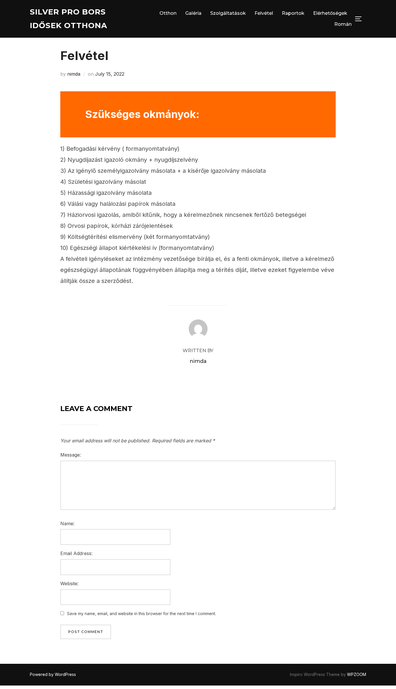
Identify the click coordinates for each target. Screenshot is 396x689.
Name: (67, 523)
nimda (73, 74)
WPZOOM (356, 674)
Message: (70, 455)
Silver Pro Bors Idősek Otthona (68, 18)
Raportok (293, 13)
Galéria (193, 13)
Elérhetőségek (330, 13)
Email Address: (76, 553)
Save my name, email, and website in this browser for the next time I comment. (141, 613)
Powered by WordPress (53, 674)
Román (343, 24)
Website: (69, 583)
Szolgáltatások (228, 13)
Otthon (168, 13)
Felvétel (264, 13)
